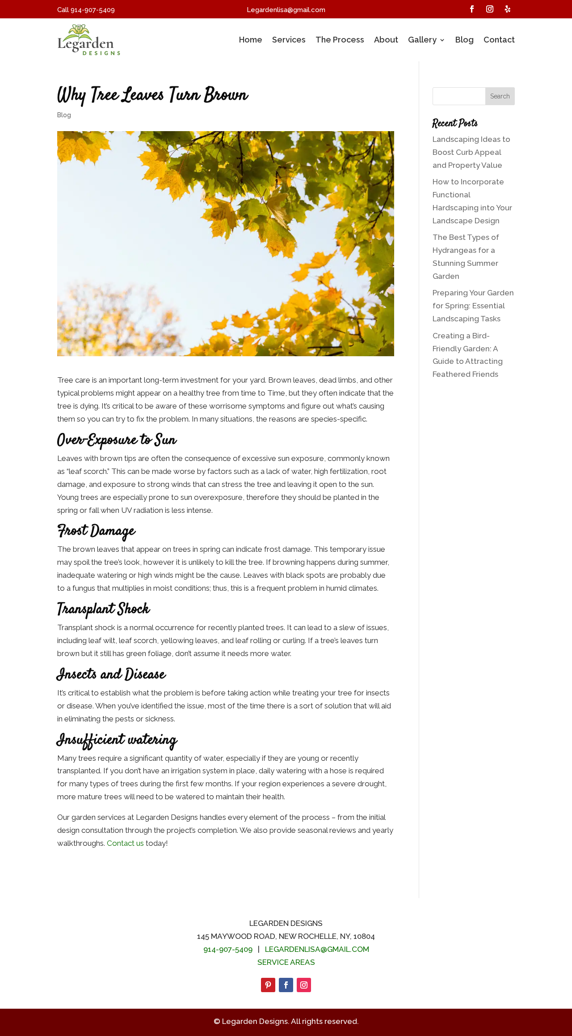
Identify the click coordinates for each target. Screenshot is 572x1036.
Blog (464, 39)
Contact (499, 39)
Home (250, 39)
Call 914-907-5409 (86, 10)
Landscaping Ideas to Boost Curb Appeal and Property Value (471, 152)
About (386, 39)
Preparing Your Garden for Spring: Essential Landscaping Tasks (473, 305)
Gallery (422, 39)
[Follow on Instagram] (490, 9)
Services (289, 39)
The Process (339, 39)
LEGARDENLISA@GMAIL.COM (317, 949)
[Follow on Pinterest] (268, 985)
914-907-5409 (227, 949)
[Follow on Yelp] (507, 9)
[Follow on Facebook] (472, 9)
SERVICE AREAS (286, 962)
